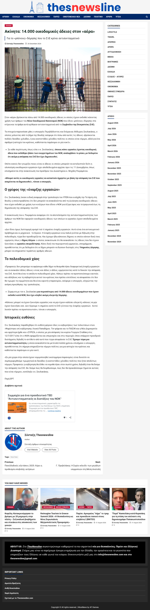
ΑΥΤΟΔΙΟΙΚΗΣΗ (114, 52)
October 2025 (113, 179)
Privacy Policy (10, 578)
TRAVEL (111, 37)
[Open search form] (147, 16)
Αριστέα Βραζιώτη (13, 583)
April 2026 (112, 145)
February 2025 (114, 225)
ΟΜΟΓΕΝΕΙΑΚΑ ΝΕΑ (71, 17)
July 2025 (112, 196)
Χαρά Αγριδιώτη (12, 593)
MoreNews (82, 607)
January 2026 (113, 162)
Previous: (23, 465)
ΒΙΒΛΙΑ (111, 57)
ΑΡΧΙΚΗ (5, 17)
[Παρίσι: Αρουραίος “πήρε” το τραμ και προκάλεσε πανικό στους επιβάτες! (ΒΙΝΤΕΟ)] (93, 499)
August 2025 (113, 191)
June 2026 (112, 134)
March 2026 (113, 151)
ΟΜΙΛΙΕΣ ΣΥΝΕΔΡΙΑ (116, 91)
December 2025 (114, 168)
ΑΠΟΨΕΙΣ (112, 42)
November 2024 (114, 242)
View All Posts (50, 450)
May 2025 (112, 208)
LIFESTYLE (112, 32)
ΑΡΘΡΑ (109, 17)
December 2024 (114, 236)
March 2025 (113, 219)
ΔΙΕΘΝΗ (87, 17)
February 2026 (114, 157)
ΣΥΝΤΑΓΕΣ (112, 101)
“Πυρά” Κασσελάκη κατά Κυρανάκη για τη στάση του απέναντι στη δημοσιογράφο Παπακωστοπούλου (128, 516)
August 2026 (113, 123)
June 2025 (112, 202)
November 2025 (114, 174)
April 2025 (112, 213)
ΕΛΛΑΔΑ (16, 17)
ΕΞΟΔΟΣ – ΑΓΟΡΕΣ (116, 77)
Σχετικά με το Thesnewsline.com (19, 598)
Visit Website (32, 450)
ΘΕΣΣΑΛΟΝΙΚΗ (43, 17)
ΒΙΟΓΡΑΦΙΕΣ (113, 62)
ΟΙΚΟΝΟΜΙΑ (28, 17)
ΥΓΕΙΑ (118, 17)
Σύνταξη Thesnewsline (15, 44)
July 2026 (112, 128)
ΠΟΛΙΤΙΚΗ (98, 17)
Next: (78, 465)
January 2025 (113, 230)
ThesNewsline (34, 546)
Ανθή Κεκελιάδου (12, 588)
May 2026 (112, 140)
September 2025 (115, 185)
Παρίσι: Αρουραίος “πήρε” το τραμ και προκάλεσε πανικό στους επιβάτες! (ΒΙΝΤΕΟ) (92, 516)
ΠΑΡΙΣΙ (56, 17)
